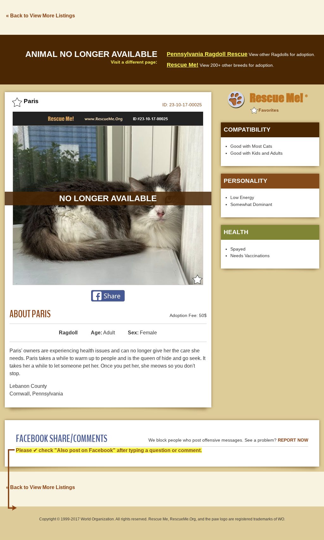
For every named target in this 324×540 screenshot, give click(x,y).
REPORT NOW (293, 440)
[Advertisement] (204, 17)
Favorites (269, 110)
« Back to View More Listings (40, 15)
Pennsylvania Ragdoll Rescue (207, 54)
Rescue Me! (182, 65)
